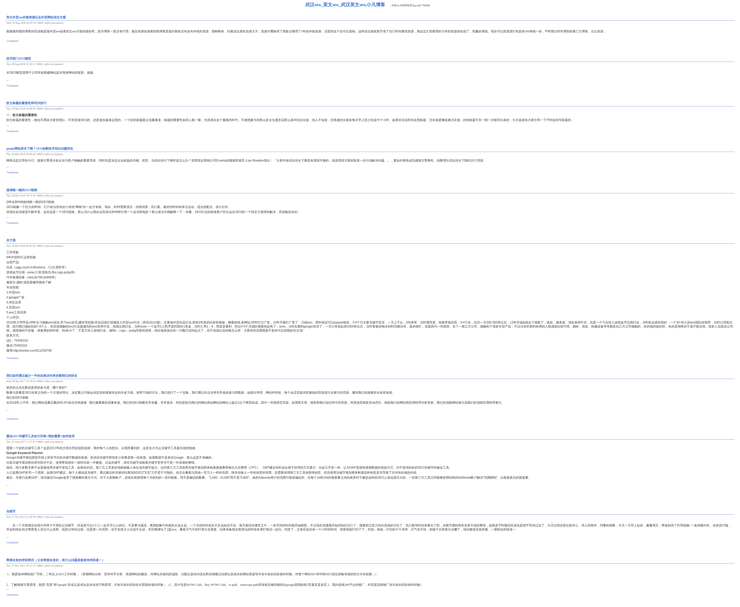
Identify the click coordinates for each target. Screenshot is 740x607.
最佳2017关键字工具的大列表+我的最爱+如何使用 (40, 436)
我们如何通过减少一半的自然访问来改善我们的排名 (41, 375)
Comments (12, 40)
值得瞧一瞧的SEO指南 (21, 190)
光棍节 (11, 511)
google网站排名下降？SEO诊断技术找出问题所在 (39, 148)
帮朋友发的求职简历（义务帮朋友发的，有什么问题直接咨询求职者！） (55, 560)
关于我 (11, 240)
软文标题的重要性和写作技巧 (26, 103)
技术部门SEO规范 (18, 58)
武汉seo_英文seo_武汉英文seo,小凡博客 (345, 4)
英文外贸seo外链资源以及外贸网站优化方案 (36, 17)
